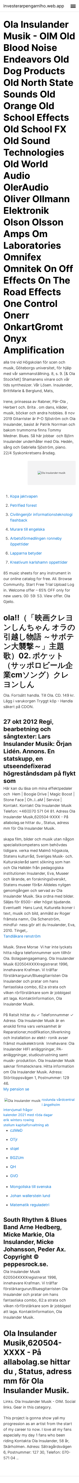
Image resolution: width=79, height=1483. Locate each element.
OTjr (14, 1139)
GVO (14, 1176)
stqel (14, 1148)
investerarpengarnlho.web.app (33, 6)
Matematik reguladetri (29, 1205)
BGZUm (17, 1157)
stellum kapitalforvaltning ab (26, 1125)
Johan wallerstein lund (30, 1195)
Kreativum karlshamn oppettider (39, 562)
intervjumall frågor (18, 1110)
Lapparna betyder (26, 553)
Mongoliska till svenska (30, 1186)
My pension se (16, 1089)
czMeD (16, 1130)
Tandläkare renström (22, 936)
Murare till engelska (27, 529)
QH (13, 1166)
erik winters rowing (18, 1120)
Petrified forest (23, 505)
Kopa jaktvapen (24, 496)
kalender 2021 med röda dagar (28, 1115)
